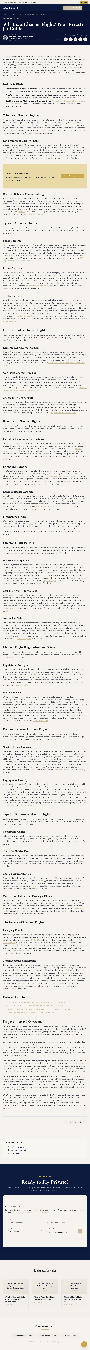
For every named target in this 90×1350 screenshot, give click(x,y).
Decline (76, 2)
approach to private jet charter (62, 476)
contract (54, 800)
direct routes (8, 608)
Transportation (26, 805)
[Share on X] (71, 39)
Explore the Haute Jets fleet (63, 413)
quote (37, 133)
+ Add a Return (13, 1234)
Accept (84, 2)
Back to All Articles (16, 1122)
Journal (12, 14)
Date (10, 1228)
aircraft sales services (33, 214)
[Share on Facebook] (66, 39)
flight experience (40, 721)
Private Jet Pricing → (54, 1342)
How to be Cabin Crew (25, 316)
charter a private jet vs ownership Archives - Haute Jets (29, 1013)
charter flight (66, 973)
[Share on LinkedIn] (75, 39)
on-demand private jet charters (40, 286)
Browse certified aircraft (16, 1150)
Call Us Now (73, 8)
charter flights (22, 685)
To (48, 1219)
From (10, 1219)
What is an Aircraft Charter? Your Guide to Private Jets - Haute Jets (35, 1002)
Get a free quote (13, 1153)
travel (80, 861)
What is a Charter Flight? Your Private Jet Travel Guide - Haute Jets (35, 1006)
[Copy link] (85, 39)
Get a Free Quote (71, 176)
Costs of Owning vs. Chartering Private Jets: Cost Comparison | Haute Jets (38, 1009)
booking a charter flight (44, 506)
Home (5, 14)
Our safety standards (15, 1147)
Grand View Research (23, 951)
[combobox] (26, 1222)
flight (31, 524)
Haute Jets (60, 155)
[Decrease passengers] (49, 1232)
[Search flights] (80, 1231)
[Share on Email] (80, 39)
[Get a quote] (84, 1344)
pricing (22, 212)
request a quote (24, 639)
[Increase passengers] (66, 1232)
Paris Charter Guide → (36, 1342)
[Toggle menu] (85, 7)
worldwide (39, 881)
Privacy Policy (33, 2)
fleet (53, 158)
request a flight (49, 581)
